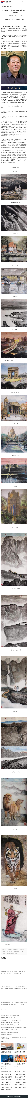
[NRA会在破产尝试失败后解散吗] (21, 1058)
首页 (8, 6)
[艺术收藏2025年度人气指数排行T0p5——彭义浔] (20, 996)
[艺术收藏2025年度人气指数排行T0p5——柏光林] (7, 965)
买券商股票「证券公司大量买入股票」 (9, 1032)
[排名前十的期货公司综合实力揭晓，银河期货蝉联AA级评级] (7, 980)
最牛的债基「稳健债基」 (6, 1034)
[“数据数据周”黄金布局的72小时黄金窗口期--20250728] (20, 980)
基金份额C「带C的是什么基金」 (8, 1017)
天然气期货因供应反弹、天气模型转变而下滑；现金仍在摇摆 (7, 1064)
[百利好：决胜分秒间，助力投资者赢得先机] (20, 965)
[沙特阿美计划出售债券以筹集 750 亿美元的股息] (7, 1046)
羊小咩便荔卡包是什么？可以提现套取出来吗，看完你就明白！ (21, 1071)
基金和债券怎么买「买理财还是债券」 (9, 1029)
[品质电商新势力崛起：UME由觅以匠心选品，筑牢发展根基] (7, 996)
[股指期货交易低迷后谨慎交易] (21, 1046)
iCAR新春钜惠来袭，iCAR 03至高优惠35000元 (7, 1071)
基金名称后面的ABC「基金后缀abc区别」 (10, 1022)
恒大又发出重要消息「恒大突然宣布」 (21, 1082)
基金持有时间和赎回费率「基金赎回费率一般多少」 (7, 1089)
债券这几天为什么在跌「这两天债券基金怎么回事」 (21, 1087)
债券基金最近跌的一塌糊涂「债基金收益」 (7, 1079)
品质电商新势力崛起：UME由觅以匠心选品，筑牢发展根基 (7, 1004)
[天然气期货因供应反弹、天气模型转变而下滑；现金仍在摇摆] (7, 1058)
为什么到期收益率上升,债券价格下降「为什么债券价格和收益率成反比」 (7, 1084)
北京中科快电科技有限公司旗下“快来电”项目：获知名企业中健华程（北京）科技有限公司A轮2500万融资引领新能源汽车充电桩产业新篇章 (21, 1074)
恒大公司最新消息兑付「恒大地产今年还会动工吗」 (21, 1084)
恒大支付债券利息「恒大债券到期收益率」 (21, 1077)
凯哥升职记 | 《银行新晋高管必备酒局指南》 (7, 1077)
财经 (11, 6)
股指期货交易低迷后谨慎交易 (21, 1052)
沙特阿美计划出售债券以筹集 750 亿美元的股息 (7, 1052)
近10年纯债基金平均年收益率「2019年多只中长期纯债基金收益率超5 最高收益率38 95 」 (21, 1079)
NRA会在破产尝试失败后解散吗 (21, 1064)
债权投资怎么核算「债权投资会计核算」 (10, 1015)
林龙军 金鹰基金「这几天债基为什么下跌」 (7, 1087)
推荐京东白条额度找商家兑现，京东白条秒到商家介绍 (7, 1074)
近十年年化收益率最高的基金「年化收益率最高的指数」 (13, 1027)
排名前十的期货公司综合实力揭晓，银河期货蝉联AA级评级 (7, 988)
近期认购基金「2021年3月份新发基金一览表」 (11, 1020)
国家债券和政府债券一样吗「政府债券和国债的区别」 (7, 1082)
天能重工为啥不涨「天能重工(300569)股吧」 (11, 1025)
